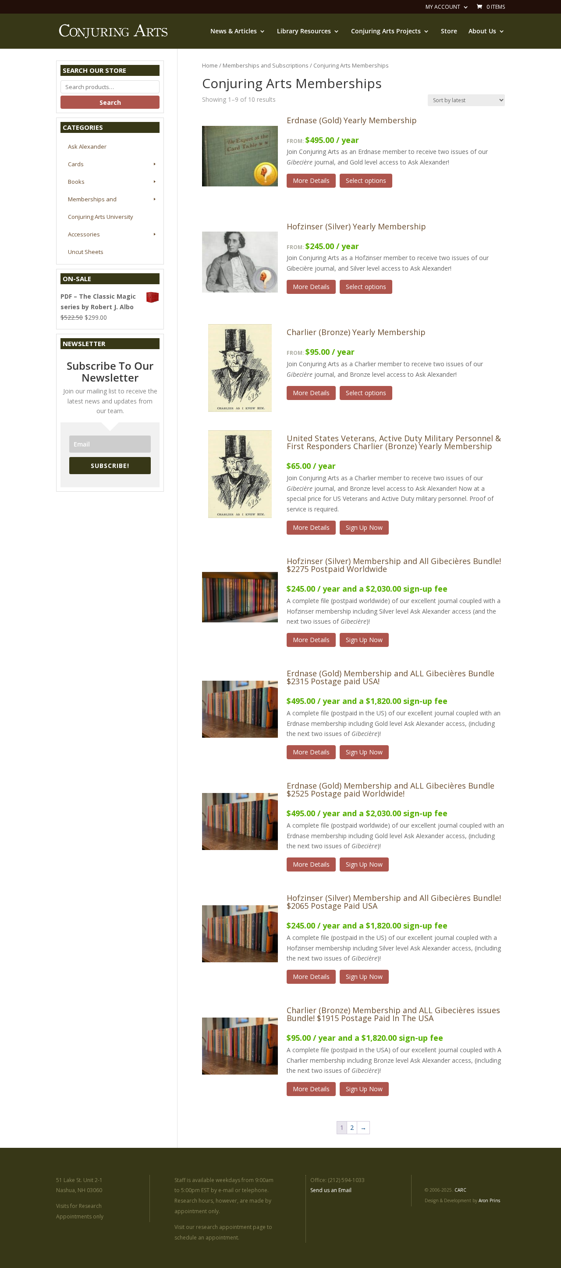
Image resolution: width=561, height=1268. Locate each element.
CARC (460, 1190)
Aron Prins (489, 1200)
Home (210, 65)
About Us (482, 31)
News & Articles (233, 31)
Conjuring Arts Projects (386, 31)
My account (443, 7)
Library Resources (304, 31)
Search (110, 102)
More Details (311, 180)
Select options (366, 180)
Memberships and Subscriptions (266, 65)
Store (449, 31)
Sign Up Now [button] (364, 527)
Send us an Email (331, 1190)
